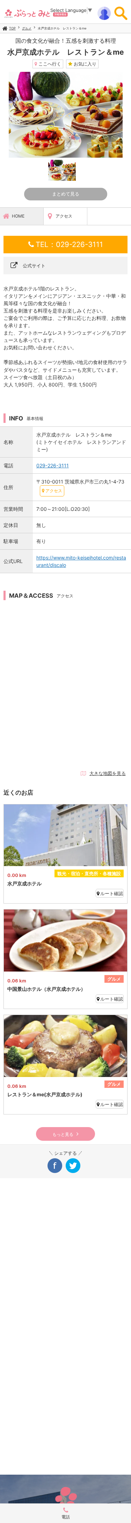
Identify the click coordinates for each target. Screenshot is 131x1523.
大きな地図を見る (107, 773)
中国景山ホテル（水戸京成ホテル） (46, 989)
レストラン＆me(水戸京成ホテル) (44, 1094)
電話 (65, 1516)
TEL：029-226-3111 (69, 244)
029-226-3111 (52, 465)
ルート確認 (111, 893)
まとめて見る (65, 194)
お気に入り (84, 64)
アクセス (64, 216)
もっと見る (62, 1134)
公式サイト (34, 265)
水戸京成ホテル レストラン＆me (62, 28)
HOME (18, 216)
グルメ (26, 28)
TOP (12, 28)
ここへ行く (49, 64)
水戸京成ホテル (24, 883)
